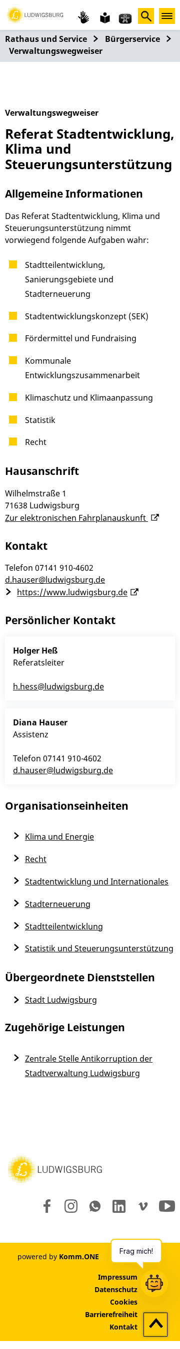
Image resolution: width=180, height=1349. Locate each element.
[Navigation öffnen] (167, 16)
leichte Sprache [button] (104, 17)
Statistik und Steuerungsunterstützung (99, 948)
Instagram (70, 1206)
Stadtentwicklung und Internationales (96, 881)
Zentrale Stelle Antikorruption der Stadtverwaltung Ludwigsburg (88, 1066)
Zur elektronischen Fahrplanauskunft (76, 517)
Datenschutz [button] (116, 1289)
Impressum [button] (118, 1277)
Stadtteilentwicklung (64, 926)
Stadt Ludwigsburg (61, 999)
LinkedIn (118, 1206)
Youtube (167, 1206)
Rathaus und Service (46, 38)
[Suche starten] (146, 16)
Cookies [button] (124, 1302)
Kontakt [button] (124, 1327)
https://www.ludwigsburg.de (72, 592)
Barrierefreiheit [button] (111, 1314)
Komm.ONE (79, 1256)
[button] (35, 13)
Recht (35, 859)
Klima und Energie (59, 836)
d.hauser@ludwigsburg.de (55, 579)
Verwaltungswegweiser (55, 50)
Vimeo (143, 1206)
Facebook (44, 1206)
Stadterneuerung (57, 904)
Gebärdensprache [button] (84, 17)
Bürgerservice (132, 38)
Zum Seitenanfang (156, 1325)
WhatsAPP (95, 1206)
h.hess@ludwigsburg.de (58, 686)
